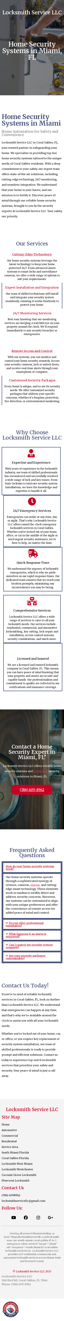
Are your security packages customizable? (25, 957)
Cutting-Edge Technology (32, 254)
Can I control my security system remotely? (29, 946)
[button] (32, 867)
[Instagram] (38, 1217)
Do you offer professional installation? (24, 924)
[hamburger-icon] (58, 20)
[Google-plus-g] (50, 1217)
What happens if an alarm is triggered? (26, 935)
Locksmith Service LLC (32, 12)
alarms (35, 885)
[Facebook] (26, 1217)
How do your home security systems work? (30, 868)
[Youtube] (14, 1217)
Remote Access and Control (32, 351)
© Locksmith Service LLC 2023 (32, 1271)
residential (40, 771)
